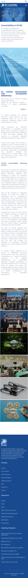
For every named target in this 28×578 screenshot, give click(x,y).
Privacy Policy (5, 523)
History (3, 468)
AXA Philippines (5, 544)
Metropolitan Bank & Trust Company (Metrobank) (11, 534)
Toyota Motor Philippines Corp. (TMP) (11, 538)
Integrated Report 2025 (14, 75)
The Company (5, 471)
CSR (2, 484)
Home (2, 17)
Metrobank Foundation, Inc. (9, 551)
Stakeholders (5, 520)
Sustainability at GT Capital (12, 17)
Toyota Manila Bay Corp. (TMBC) (10, 554)
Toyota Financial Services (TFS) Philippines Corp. (13, 558)
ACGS (2, 507)
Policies (3, 501)
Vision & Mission (5, 474)
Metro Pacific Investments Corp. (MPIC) (12, 548)
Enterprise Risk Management (9, 513)
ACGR (2, 504)
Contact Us (4, 487)
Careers (3, 490)
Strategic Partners (6, 481)
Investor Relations (6, 478)
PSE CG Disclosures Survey (8, 510)
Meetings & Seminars (7, 516)
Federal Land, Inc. (6, 541)
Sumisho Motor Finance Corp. (9, 562)
